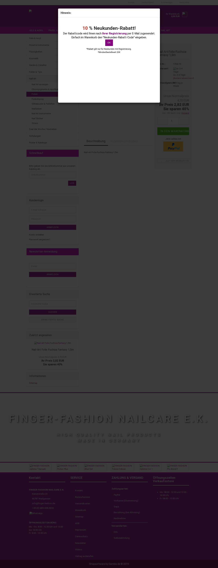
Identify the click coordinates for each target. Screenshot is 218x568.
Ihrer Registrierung (114, 33)
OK (109, 42)
